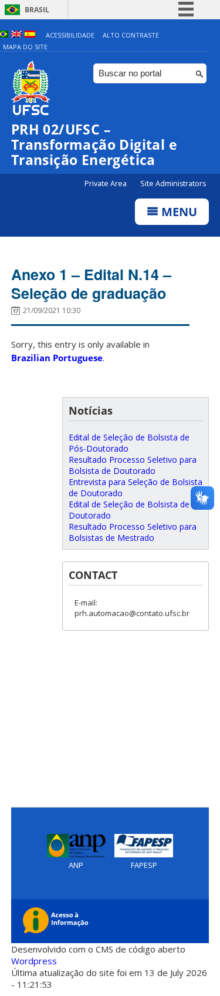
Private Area (106, 184)
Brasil (37, 10)
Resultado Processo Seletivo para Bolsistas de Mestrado (133, 532)
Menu (177, 212)
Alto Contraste (131, 35)
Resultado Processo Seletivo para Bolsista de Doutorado (133, 465)
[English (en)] (16, 35)
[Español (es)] (30, 35)
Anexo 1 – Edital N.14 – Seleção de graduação (91, 284)
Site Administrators (173, 184)
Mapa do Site (25, 46)
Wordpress (34, 961)
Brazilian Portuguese (57, 358)
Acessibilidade (70, 35)
